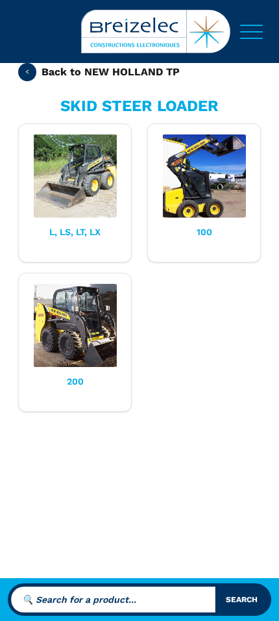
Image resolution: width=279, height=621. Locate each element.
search (242, 599)
